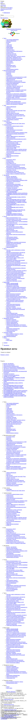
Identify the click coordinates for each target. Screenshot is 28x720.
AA (1, 5)
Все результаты (4, 17)
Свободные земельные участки (14, 280)
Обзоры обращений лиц (12, 323)
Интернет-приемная (11, 117)
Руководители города (11, 55)
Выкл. (11, 7)
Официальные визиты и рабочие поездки (16, 149)
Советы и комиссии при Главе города (15, 123)
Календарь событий (11, 66)
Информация (6, 12)
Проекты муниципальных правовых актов (16, 132)
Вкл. (8, 7)
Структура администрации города (14, 126)
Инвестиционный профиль (13, 317)
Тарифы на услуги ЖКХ (12, 190)
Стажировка (9, 75)
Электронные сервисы (11, 237)
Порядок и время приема (12, 320)
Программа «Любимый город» (13, 57)
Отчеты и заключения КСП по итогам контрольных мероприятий (15, 165)
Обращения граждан (8, 318)
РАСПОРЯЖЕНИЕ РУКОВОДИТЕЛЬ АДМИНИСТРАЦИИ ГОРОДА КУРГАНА (15, 211)
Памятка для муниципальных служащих (16, 102)
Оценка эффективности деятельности (15, 136)
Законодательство (10, 79)
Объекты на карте (10, 131)
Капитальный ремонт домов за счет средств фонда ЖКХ (15, 258)
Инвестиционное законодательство (15, 300)
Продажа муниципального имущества (15, 252)
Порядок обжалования (11, 177)
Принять (25, 714)
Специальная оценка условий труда (15, 172)
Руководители (9, 127)
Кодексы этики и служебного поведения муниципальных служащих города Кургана (16, 91)
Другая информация (11, 239)
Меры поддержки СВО (12, 230)
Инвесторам (6, 282)
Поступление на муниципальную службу (16, 77)
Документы (6, 175)
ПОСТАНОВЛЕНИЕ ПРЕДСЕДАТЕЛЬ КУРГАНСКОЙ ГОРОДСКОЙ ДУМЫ (16, 200)
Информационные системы (13, 146)
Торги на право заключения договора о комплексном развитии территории (15, 274)
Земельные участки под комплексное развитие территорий (15, 279)
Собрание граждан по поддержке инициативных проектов (14, 119)
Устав (7, 43)
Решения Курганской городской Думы (15, 115)
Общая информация (11, 40)
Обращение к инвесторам (12, 286)
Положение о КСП (11, 159)
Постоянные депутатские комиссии (15, 114)
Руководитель (9, 160)
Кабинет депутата (10, 111)
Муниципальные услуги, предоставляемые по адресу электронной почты (16, 219)
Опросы (8, 68)
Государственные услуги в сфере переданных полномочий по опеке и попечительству (15, 228)
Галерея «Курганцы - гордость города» (15, 56)
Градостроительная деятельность (14, 51)
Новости (8, 108)
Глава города (6, 120)
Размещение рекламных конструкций (15, 260)
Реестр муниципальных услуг (13, 217)
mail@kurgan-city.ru (8, 699)
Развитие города (10, 49)
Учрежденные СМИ (11, 148)
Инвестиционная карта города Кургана (16, 296)
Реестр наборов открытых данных (14, 333)
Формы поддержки (11, 306)
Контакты (8, 154)
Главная (5, 342)
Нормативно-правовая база (13, 328)
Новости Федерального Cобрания (14, 104)
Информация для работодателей (14, 80)
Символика (9, 44)
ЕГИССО (8, 157)
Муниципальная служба (9, 70)
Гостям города (9, 52)
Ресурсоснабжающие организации (14, 314)
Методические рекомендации (13, 101)
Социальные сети (10, 331)
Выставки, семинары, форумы (13, 308)
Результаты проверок (11, 145)
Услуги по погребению (12, 246)
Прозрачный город (11, 65)
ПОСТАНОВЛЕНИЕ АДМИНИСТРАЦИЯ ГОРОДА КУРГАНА (16, 192)
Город (4, 38)
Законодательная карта (11, 330)
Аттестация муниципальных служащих (16, 82)
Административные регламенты (14, 189)
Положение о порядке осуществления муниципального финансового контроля (16, 168)
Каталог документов (11, 176)
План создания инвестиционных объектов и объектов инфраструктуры (16, 298)
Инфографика (9, 47)
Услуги (5, 216)
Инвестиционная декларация (13, 293)
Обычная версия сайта (6, 9)
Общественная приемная (12, 155)
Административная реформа (13, 144)
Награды (8, 64)
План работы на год (11, 163)
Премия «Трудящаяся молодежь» (14, 59)
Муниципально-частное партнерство (15, 315)
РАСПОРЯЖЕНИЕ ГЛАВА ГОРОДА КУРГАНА (15, 390)
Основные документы (11, 188)
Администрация (7, 124)
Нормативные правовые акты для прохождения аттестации (14, 186)
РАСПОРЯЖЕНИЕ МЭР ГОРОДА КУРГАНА (14, 391)
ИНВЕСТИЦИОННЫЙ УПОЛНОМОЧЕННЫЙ (12, 284)
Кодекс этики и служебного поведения (15, 173)
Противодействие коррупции (13, 60)
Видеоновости (9, 62)
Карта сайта (9, 340)
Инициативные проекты (12, 69)
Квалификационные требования (14, 78)
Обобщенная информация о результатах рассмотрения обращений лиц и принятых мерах (16, 326)
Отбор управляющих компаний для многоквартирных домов (15, 255)
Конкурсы (8, 74)
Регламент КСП (10, 162)
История (8, 42)
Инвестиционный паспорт (12, 295)
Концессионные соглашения (13, 261)
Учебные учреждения (11, 84)
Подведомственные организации (14, 129)
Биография (9, 122)
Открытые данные (7, 332)
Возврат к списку (5, 354)
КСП (4, 158)
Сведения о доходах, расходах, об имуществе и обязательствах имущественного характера (14, 87)
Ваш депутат (9, 109)
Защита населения (10, 137)
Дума (4, 105)
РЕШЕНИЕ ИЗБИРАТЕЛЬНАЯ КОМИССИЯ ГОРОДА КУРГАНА (15, 214)
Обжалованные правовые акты (14, 179)
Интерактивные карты (11, 335)
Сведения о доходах (11, 169)
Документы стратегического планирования (13, 182)
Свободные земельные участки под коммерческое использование (15, 276)
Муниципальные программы (13, 184)
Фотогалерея (9, 61)
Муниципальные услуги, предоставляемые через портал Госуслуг (16, 222)
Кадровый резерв (10, 71)
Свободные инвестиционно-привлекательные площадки (13, 305)
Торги (4, 248)
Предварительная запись (12, 238)
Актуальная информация (12, 39)
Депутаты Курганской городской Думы (16, 110)
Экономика (9, 46)
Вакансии (8, 73)
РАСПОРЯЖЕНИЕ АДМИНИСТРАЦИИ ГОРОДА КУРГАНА (16, 203)
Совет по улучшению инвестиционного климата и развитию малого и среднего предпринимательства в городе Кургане (16, 289)
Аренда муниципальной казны (13, 253)
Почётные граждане (11, 53)
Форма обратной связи (11, 313)
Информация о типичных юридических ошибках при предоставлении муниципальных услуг (16, 243)
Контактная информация (12, 83)
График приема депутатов (12, 113)
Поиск (5, 337)
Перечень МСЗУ (10, 247)
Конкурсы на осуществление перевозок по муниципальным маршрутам (16, 263)
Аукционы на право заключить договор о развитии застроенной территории (16, 271)
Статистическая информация (13, 153)
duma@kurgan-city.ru (9, 704)
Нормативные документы (12, 171)
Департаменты (9, 128)
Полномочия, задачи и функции (14, 141)
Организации (9, 48)
